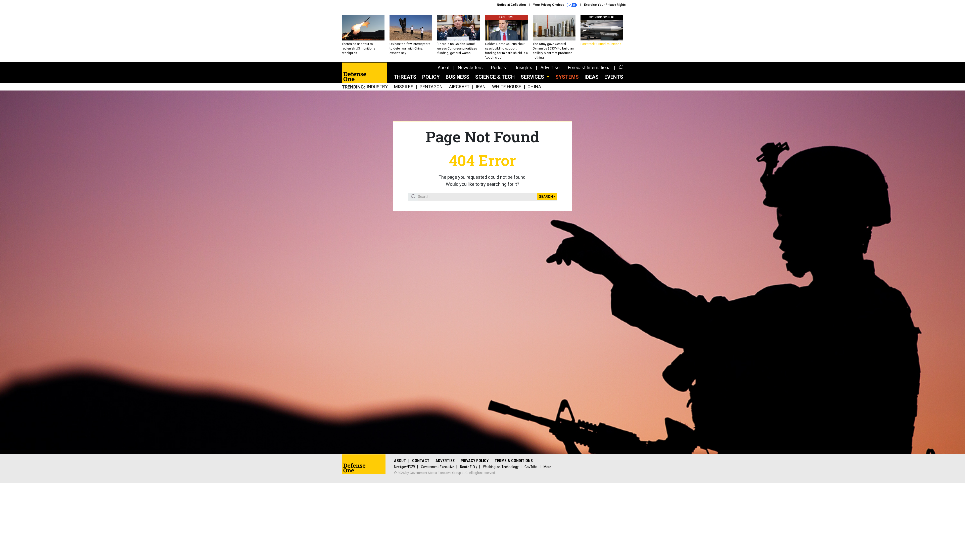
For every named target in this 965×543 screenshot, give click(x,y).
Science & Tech (495, 77)
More (547, 467)
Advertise (550, 67)
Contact (420, 460)
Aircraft (459, 86)
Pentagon (431, 86)
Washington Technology (500, 467)
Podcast (499, 67)
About (444, 67)
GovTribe (531, 467)
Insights (524, 67)
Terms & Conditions (514, 460)
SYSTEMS (567, 77)
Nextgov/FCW (404, 467)
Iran (481, 86)
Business (457, 77)
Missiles (403, 86)
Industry (377, 86)
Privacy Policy (475, 460)
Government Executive (437, 467)
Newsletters (470, 67)
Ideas (592, 77)
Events (613, 77)
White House (506, 86)
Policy (431, 77)
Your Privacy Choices (549, 5)
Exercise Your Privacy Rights (605, 5)
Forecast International (589, 67)
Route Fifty (468, 467)
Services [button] (533, 77)
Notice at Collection (511, 5)
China (534, 86)
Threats (405, 77)
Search (546, 197)
